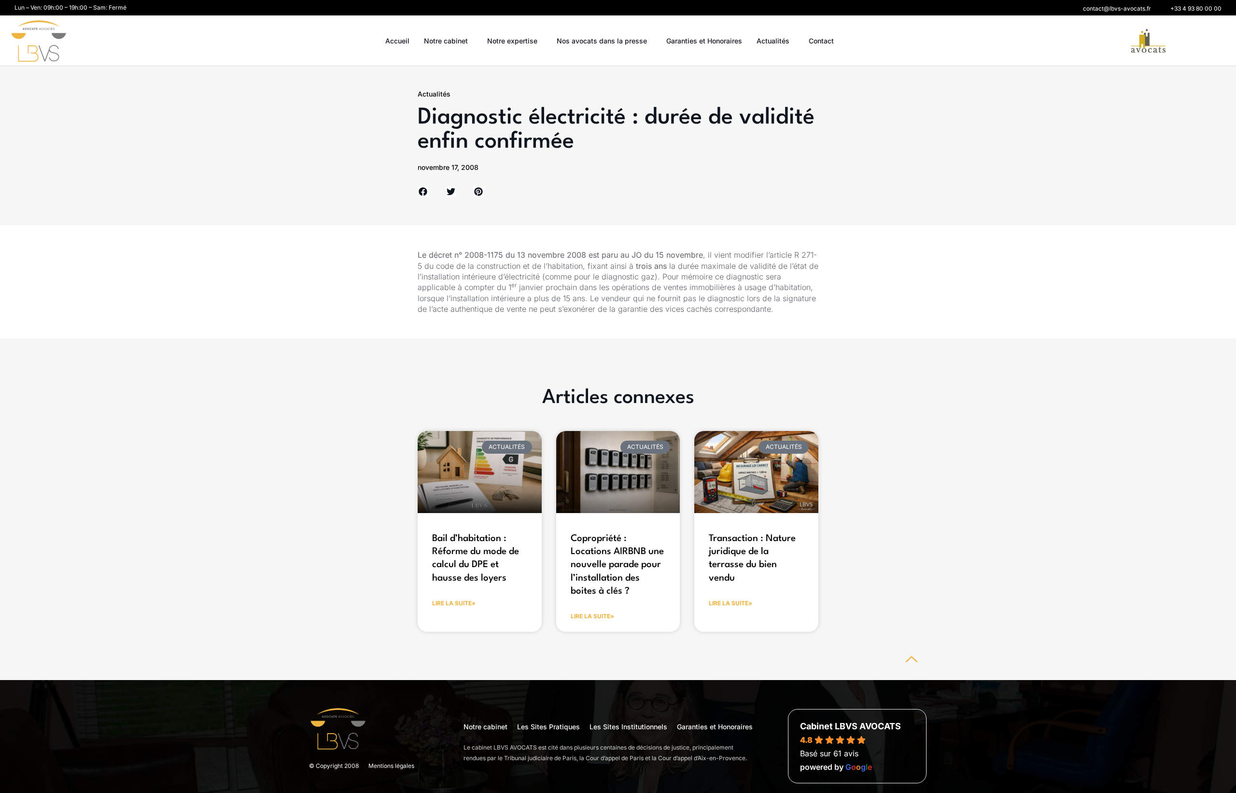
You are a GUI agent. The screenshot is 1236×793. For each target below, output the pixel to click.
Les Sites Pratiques (548, 727)
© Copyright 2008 (334, 765)
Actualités (773, 41)
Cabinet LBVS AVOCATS (850, 726)
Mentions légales (391, 765)
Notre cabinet (446, 41)
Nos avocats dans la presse (602, 41)
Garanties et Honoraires (704, 41)
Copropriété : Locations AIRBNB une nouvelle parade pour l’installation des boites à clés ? (617, 565)
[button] (1117, 8)
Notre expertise (512, 41)
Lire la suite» (454, 603)
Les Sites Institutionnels (628, 727)
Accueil (397, 41)
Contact (821, 41)
